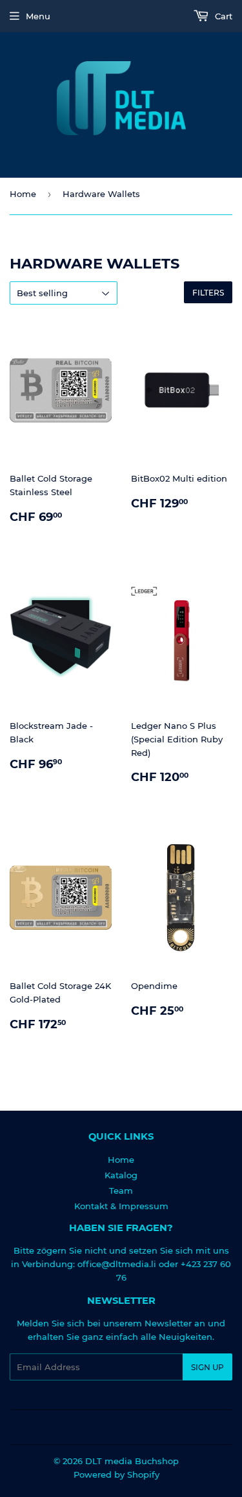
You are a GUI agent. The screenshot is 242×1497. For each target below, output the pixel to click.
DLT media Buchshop (132, 1461)
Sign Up (207, 1367)
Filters (208, 292)
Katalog (121, 1175)
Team (121, 1190)
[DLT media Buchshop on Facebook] (118, 1427)
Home (23, 194)
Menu (38, 16)
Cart (222, 16)
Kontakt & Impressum (121, 1206)
